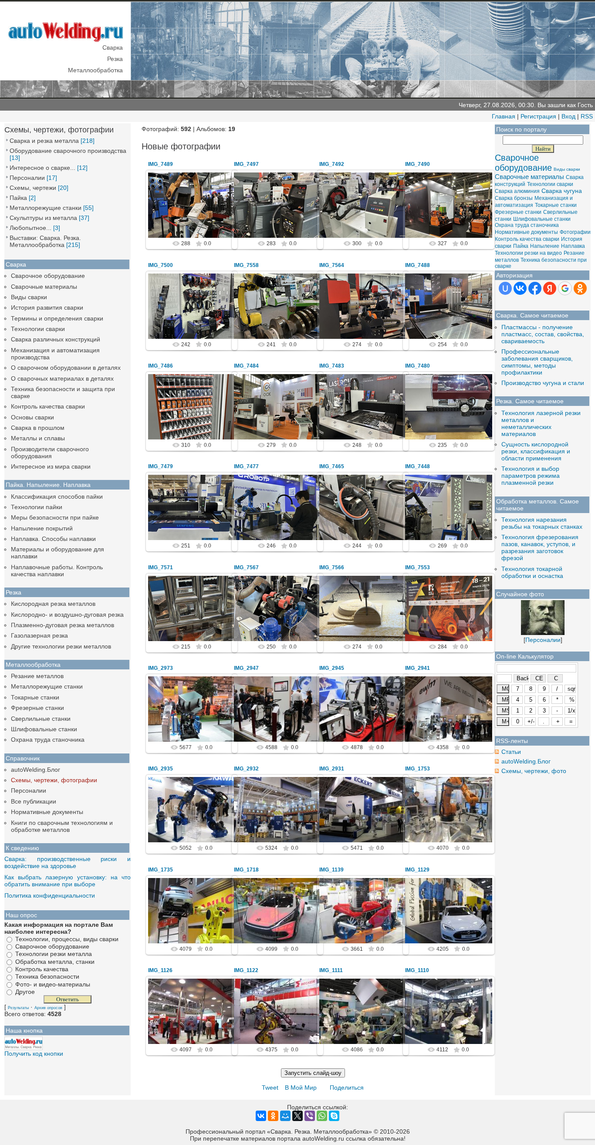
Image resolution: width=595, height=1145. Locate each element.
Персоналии (27, 177)
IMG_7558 (246, 265)
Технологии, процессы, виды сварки (66, 939)
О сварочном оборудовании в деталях (66, 367)
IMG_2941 (417, 668)
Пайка (18, 197)
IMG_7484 (246, 366)
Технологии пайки (36, 506)
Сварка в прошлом (37, 427)
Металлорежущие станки (45, 207)
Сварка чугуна (561, 190)
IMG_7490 (417, 164)
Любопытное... (30, 227)
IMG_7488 (417, 265)
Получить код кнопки (33, 1053)
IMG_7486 (160, 366)
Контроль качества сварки (48, 406)
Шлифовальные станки (44, 729)
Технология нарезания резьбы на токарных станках (541, 523)
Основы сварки (32, 417)
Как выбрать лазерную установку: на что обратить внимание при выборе (67, 881)
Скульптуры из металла (43, 217)
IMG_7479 (160, 466)
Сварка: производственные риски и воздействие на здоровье (67, 862)
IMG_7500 (160, 265)
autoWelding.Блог (35, 769)
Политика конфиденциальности (49, 895)
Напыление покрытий (42, 528)
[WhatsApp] (322, 1116)
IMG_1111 (331, 970)
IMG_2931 (331, 769)
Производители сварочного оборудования (50, 452)
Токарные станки (35, 697)
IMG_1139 (331, 870)
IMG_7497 (246, 164)
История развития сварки (47, 307)
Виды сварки (29, 297)
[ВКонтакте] (261, 1116)
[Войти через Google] (565, 288)
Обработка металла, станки (55, 961)
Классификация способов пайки (57, 496)
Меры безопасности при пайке (55, 517)
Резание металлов (37, 675)
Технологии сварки (38, 328)
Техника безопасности (47, 976)
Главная (503, 116)
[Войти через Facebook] (534, 288)
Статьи (511, 751)
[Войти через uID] (505, 288)
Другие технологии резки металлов (61, 646)
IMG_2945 (331, 668)
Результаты (18, 1008)
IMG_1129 (417, 870)
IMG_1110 (417, 970)
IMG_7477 (246, 466)
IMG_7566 (331, 567)
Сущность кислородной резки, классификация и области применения (535, 451)
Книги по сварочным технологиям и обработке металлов (62, 826)
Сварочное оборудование (48, 275)
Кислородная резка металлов (53, 603)
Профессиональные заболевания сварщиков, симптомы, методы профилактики (537, 362)
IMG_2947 (246, 668)
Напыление (544, 246)
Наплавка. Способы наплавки (53, 538)
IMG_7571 (160, 567)
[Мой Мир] (285, 1116)
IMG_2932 (246, 769)
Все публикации (33, 801)
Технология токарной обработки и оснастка (532, 572)
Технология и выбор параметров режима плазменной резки (530, 475)
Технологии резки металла (53, 954)
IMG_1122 (246, 970)
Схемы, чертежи (33, 187)
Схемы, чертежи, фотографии (54, 780)
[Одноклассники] (273, 1116)
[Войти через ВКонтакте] (520, 288)
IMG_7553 (417, 567)
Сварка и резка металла (44, 140)
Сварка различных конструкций (55, 339)
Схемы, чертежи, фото (533, 770)
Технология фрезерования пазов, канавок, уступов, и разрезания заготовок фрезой (539, 547)
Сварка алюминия (517, 191)
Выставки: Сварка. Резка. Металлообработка (45, 241)
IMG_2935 (160, 769)
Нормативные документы (47, 811)
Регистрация (538, 116)
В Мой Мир (301, 1087)
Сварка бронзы (514, 198)
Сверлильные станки (41, 718)
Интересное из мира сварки (51, 466)
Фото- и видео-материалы (52, 984)
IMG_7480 (417, 366)
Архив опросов (48, 1008)
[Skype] (334, 1116)
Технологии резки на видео (528, 253)
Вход (568, 116)
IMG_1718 (246, 870)
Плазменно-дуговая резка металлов (62, 624)
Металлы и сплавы (38, 438)
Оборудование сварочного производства (68, 150)
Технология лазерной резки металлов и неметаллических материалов (541, 423)
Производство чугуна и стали (542, 382)
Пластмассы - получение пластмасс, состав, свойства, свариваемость (542, 334)
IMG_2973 (160, 668)
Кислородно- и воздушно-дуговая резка (67, 614)
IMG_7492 (331, 164)
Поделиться (347, 1087)
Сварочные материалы (44, 286)
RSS (587, 116)
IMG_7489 (160, 164)
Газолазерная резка (39, 635)
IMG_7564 (331, 265)
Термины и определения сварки (57, 318)
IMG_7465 (331, 466)
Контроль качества (41, 969)
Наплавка (573, 246)
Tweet (270, 1087)
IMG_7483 (331, 366)
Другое (25, 991)
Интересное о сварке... (42, 167)
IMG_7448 (417, 466)
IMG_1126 (160, 970)
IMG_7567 (246, 567)
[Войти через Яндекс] (549, 288)
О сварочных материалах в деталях (62, 378)
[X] (297, 1116)
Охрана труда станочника (48, 739)
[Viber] (309, 1116)
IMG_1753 (417, 769)
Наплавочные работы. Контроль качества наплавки (57, 571)
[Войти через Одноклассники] (580, 288)
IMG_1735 (160, 870)
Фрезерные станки (37, 707)
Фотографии (575, 232)
